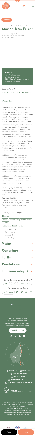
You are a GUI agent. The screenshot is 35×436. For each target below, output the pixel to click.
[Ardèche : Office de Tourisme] (6, 5)
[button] (17, 1)
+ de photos (6, 19)
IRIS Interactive (23, 408)
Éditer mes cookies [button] (17, 406)
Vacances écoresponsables (17, 391)
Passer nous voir (17, 330)
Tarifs (9, 432)
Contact (26, 432)
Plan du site (7, 402)
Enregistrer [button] (25, 283)
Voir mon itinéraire (12, 81)
